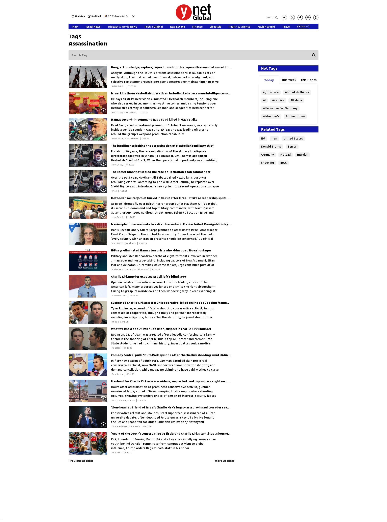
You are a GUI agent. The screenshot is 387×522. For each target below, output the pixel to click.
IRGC (283, 163)
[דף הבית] (193, 19)
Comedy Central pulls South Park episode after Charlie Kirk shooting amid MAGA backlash (176, 355)
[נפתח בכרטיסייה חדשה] (284, 17)
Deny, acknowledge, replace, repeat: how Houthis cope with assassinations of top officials (177, 67)
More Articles (224, 461)
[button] (133, 16)
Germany (267, 155)
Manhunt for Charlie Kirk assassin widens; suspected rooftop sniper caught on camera (174, 381)
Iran (274, 138)
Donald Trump (271, 147)
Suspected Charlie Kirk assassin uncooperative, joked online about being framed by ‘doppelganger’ (184, 303)
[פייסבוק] (300, 17)
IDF (263, 138)
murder (302, 155)
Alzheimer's (271, 116)
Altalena (296, 100)
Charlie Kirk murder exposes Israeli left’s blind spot (148, 277)
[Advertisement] (357, 60)
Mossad (285, 155)
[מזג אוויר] (106, 17)
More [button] (302, 26)
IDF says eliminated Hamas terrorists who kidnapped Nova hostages (161, 250)
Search (270, 17)
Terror (292, 147)
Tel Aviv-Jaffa (120, 16)
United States (293, 138)
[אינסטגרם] (308, 17)
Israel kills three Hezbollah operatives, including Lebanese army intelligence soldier (173, 93)
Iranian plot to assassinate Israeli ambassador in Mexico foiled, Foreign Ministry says (173, 224)
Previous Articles (81, 461)
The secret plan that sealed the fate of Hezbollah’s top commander (161, 172)
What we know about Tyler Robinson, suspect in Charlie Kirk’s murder (161, 329)
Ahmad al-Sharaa (297, 92)
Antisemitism (295, 116)
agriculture (271, 92)
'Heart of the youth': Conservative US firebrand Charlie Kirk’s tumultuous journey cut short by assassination (189, 434)
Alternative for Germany (280, 108)
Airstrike (278, 100)
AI (264, 100)
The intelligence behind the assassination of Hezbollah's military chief (162, 146)
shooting (267, 163)
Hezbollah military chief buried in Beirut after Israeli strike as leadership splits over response (179, 198)
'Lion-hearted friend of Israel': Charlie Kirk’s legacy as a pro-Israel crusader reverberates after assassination (191, 407)
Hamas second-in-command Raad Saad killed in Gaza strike (154, 120)
